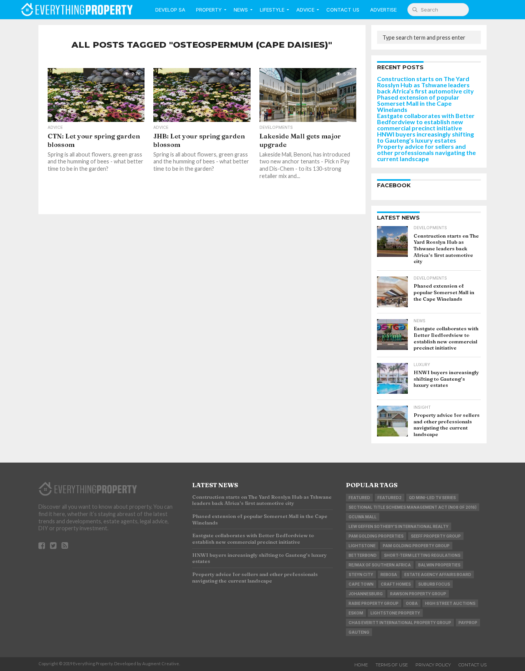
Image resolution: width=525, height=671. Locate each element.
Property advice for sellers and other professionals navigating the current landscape (426, 152)
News (241, 10)
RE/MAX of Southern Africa (380, 565)
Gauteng (359, 632)
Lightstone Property (395, 613)
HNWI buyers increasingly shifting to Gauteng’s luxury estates (425, 137)
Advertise (383, 10)
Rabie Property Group (374, 603)
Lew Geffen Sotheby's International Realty (399, 526)
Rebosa (388, 574)
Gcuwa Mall (363, 516)
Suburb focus (434, 584)
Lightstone (362, 545)
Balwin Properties (439, 565)
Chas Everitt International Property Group (400, 622)
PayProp (468, 622)
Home (361, 665)
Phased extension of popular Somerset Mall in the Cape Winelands (418, 103)
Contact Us (342, 10)
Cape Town (361, 584)
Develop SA (170, 10)
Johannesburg (366, 593)
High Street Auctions (450, 603)
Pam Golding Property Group (416, 545)
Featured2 (389, 497)
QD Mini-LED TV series (432, 497)
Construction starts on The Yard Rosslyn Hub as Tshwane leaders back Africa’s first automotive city (425, 85)
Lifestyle (272, 10)
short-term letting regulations (422, 555)
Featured (359, 497)
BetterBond (363, 555)
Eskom (356, 613)
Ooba (412, 603)
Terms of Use (391, 665)
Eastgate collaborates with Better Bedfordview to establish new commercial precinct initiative (426, 122)
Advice (305, 10)
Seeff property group (436, 536)
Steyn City (361, 574)
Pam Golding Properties (376, 536)
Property (209, 10)
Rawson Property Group (418, 593)
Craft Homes (396, 584)
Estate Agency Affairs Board (437, 574)
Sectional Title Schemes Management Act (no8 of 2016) (413, 507)
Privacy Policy (433, 665)
